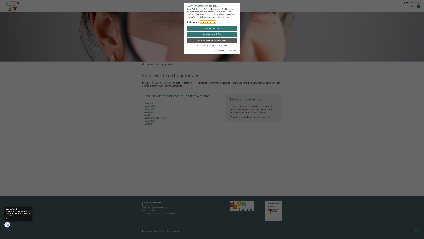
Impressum (220, 50)
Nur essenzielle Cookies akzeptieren (212, 40)
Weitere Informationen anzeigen (211, 45)
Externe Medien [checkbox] (209, 22)
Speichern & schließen (212, 34)
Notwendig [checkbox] (194, 22)
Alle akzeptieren (212, 28)
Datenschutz (232, 50)
